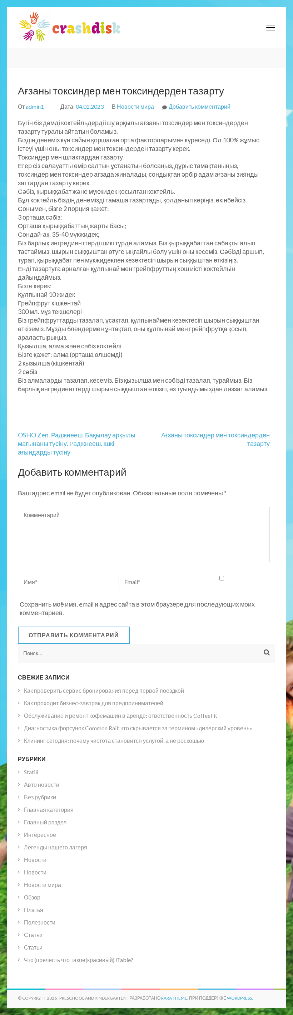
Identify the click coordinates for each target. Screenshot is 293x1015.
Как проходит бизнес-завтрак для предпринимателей (93, 703)
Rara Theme (174, 998)
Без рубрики (40, 797)
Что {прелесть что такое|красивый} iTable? (78, 959)
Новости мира (135, 106)
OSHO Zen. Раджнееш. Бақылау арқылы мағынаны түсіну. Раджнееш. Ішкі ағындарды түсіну (76, 443)
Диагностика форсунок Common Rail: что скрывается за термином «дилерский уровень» (138, 728)
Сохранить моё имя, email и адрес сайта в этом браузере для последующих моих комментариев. (137, 608)
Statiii (31, 772)
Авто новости (41, 784)
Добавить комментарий (199, 106)
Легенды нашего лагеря (55, 847)
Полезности (39, 922)
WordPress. (240, 998)
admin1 (35, 106)
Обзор (32, 897)
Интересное (40, 834)
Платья (33, 909)
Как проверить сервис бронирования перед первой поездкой (104, 690)
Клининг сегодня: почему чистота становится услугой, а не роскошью (114, 740)
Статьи (33, 934)
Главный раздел (45, 822)
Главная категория (49, 809)
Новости (35, 859)
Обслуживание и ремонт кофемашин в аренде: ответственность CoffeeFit (120, 715)
